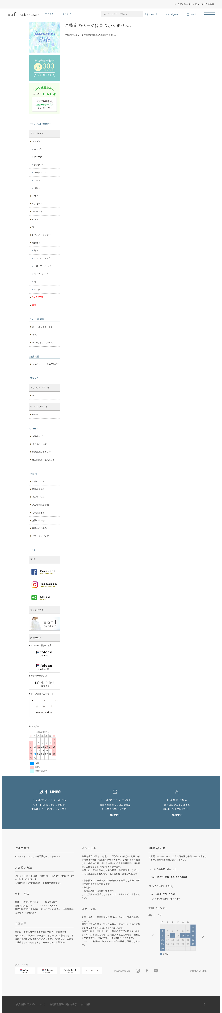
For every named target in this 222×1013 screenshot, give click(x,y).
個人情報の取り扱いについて (30, 1004)
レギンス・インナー (41, 235)
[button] (203, 936)
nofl (34, 395)
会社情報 (85, 1004)
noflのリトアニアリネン (43, 342)
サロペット (37, 211)
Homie (35, 414)
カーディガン (40, 172)
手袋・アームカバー (43, 266)
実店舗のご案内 (39, 528)
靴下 (36, 250)
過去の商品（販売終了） (43, 460)
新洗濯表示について (41, 452)
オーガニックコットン (42, 327)
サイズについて (39, 444)
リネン (35, 335)
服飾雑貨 (36, 243)
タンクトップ (40, 164)
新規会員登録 (38, 489)
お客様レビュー (39, 436)
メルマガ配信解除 (40, 505)
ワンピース (37, 203)
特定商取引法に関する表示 (63, 1004)
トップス (36, 141)
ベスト (37, 188)
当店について (38, 481)
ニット (37, 180)
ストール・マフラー (43, 258)
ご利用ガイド (38, 512)
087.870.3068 (166, 894)
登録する (115, 815)
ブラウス (38, 157)
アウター (36, 196)
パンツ (35, 219)
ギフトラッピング (40, 536)
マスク (37, 289)
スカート (36, 227)
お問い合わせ (38, 520)
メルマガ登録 (38, 497)
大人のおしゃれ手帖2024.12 (45, 364)
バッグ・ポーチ (41, 274)
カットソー (39, 149)
